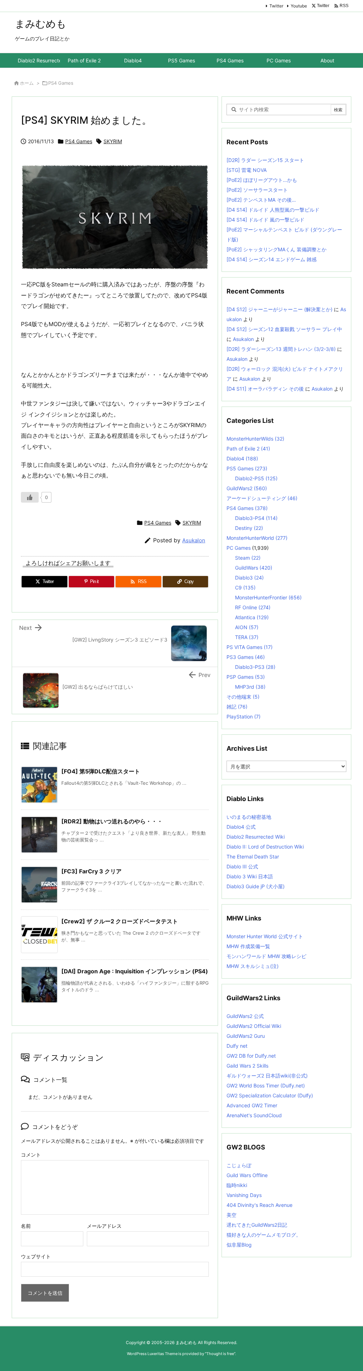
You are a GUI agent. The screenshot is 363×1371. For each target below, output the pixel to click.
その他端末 (243, 697)
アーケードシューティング (262, 498)
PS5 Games (247, 468)
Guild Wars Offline (247, 1175)
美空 (231, 1215)
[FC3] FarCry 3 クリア (91, 871)
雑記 (237, 707)
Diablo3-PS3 (255, 667)
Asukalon (193, 540)
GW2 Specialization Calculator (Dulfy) (270, 1095)
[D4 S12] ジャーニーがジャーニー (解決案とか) (280, 309)
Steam (248, 558)
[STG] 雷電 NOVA (247, 170)
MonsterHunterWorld (257, 538)
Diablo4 (242, 458)
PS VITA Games (250, 647)
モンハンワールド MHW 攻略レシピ (266, 956)
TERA (246, 637)
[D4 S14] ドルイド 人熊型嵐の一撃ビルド (273, 210)
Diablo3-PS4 (256, 518)
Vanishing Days (244, 1195)
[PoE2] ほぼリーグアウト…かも (262, 180)
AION (246, 627)
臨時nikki (237, 1185)
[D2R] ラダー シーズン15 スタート (265, 160)
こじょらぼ (239, 1165)
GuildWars (253, 568)
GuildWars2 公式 (245, 1016)
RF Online (252, 607)
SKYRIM (113, 141)
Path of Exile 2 (248, 449)
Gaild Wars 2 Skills (247, 1066)
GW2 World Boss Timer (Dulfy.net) (266, 1085)
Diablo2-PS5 (256, 478)
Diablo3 (249, 578)
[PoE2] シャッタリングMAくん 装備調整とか (276, 249)
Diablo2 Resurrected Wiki (256, 837)
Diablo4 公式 (241, 827)
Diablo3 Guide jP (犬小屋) (256, 886)
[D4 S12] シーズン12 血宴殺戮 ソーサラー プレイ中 (284, 329)
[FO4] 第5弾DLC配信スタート (100, 771)
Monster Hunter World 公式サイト (265, 936)
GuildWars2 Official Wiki (254, 1026)
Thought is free (220, 1353)
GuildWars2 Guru (246, 1036)
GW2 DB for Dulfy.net (251, 1056)
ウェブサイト (36, 1256)
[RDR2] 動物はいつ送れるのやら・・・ (112, 821)
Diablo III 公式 (242, 866)
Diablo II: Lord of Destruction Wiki (265, 847)
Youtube (299, 6)
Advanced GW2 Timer (252, 1105)
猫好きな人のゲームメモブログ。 (264, 1235)
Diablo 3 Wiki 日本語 (250, 876)
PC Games (239, 548)
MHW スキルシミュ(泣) (253, 966)
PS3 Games (246, 657)
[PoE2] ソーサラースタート (257, 190)
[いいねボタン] (30, 497)
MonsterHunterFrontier (268, 597)
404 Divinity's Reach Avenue (259, 1205)
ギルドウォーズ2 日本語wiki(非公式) (267, 1076)
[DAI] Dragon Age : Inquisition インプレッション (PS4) (134, 971)
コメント (31, 1155)
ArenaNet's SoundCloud (254, 1115)
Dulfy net (237, 1046)
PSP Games (246, 677)
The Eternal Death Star (253, 857)
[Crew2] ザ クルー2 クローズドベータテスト (119, 921)
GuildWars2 (247, 488)
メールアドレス (104, 1226)
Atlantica (252, 617)
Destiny (249, 528)
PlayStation (244, 717)
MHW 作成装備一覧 (248, 946)
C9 (245, 587)
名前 (26, 1226)
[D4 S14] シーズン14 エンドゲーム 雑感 (272, 259)
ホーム (27, 83)
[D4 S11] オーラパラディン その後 (265, 389)
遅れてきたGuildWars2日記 (257, 1225)
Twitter (276, 6)
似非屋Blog (239, 1245)
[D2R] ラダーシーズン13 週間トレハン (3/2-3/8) (281, 349)
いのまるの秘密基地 (249, 817)
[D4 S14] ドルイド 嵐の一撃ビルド (266, 220)
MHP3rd (250, 687)
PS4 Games (60, 83)
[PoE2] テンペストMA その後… (261, 200)
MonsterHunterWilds (255, 439)
